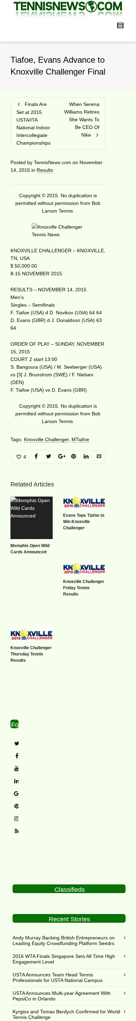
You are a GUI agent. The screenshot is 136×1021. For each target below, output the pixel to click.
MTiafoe (80, 439)
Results (45, 170)
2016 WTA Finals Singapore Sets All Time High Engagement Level (64, 959)
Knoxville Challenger (46, 439)
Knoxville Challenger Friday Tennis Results (83, 588)
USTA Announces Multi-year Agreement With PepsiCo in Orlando (62, 995)
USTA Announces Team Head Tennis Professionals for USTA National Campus (58, 977)
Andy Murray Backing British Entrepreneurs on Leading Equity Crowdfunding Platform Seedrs (64, 940)
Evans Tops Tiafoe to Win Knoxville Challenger (83, 521)
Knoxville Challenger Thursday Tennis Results (31, 654)
